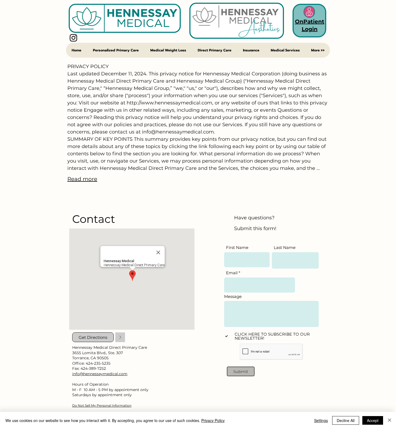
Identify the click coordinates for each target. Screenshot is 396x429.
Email (232, 273)
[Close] (389, 420)
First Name (237, 247)
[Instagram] (73, 38)
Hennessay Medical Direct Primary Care (109, 347)
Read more (82, 179)
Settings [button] (321, 420)
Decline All (346, 420)
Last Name (285, 247)
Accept (372, 420)
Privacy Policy (213, 420)
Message (233, 296)
